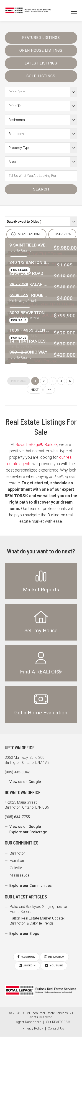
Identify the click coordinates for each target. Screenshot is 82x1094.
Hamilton (17, 860)
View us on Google (25, 782)
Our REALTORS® (58, 1022)
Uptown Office (20, 747)
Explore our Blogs (24, 933)
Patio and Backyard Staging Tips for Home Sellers (38, 909)
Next (35, 389)
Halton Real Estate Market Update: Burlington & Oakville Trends (37, 920)
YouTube (56, 965)
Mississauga (19, 875)
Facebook (27, 956)
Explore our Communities (30, 885)
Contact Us (56, 1028)
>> (49, 389)
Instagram (55, 956)
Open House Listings (40, 50)
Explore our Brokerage (28, 832)
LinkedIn (29, 965)
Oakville (16, 868)
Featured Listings (41, 37)
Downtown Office (23, 792)
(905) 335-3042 (17, 772)
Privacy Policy (33, 1028)
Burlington (18, 853)
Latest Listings (41, 63)
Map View (63, 234)
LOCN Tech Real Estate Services (45, 1013)
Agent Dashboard (28, 1022)
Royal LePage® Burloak (36, 444)
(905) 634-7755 (17, 817)
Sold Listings (40, 76)
